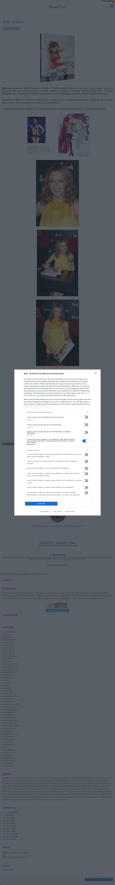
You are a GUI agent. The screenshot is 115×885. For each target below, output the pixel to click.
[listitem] (57, 412)
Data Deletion (45, 511)
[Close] (96, 374)
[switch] (85, 417)
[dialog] (57, 442)
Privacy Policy (70, 511)
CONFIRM (41, 504)
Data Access (57, 511)
